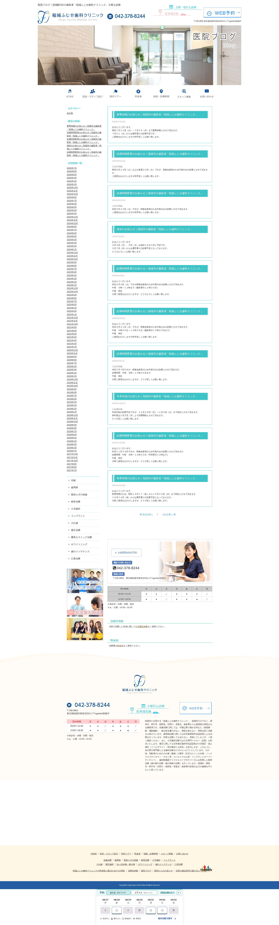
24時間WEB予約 (127, 552)
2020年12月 (72, 350)
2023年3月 (72, 278)
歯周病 (118, 860)
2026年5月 (72, 174)
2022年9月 (72, 295)
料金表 (138, 93)
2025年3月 (72, 213)
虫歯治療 (107, 860)
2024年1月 (72, 249)
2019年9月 (72, 389)
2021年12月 (72, 317)
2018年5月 (72, 438)
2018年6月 (72, 434)
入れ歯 (99, 864)
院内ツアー (115, 93)
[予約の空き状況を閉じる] (178, 892)
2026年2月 (72, 184)
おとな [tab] (118, 892)
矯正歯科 (109, 864)
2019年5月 (72, 399)
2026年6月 (72, 171)
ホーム (70, 93)
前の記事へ (147, 514)
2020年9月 (72, 357)
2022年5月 (72, 308)
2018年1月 (72, 451)
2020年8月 (72, 360)
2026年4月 (72, 178)
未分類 (70, 113)
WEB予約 (225, 13)
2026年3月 (72, 181)
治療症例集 (143, 626)
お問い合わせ (207, 93)
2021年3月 (72, 343)
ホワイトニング (145, 864)
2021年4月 (72, 340)
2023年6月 (72, 272)
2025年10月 (72, 194)
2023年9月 (72, 262)
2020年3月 (72, 369)
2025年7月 (72, 200)
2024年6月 (72, 233)
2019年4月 (72, 402)
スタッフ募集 (184, 93)
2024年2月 (72, 246)
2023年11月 (72, 256)
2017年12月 (72, 454)
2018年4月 (72, 441)
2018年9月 (72, 425)
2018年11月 (72, 418)
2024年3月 (72, 243)
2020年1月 (72, 376)
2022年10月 (72, 291)
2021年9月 (72, 327)
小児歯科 (156, 860)
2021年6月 (72, 334)
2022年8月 (72, 298)
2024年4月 (72, 240)
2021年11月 (72, 321)
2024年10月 (72, 223)
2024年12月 (72, 217)
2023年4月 (72, 275)
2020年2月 (72, 373)
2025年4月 (72, 210)
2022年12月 (72, 288)
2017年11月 (72, 457)
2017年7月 (72, 470)
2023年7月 (72, 269)
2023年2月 (72, 282)
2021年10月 (72, 324)
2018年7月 (72, 431)
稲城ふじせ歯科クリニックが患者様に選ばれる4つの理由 (99, 871)
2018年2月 (72, 448)
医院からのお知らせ (163, 871)
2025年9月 (72, 197)
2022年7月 (72, 301)
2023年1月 (72, 285)
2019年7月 (72, 395)
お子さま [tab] (144, 892)
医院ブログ (146, 871)
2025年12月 (72, 187)
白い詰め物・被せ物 (126, 864)
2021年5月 (72, 337)
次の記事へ (168, 514)
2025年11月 (72, 191)
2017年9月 (72, 464)
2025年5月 (72, 207)
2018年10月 (72, 421)
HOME (94, 854)
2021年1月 (72, 347)
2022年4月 (72, 311)
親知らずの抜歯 (131, 860)
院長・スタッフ (92, 93)
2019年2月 (72, 408)
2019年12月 (72, 379)
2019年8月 (72, 392)
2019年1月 (72, 412)
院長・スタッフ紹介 (109, 854)
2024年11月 (72, 220)
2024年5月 (72, 236)
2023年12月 (72, 252)
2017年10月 (72, 460)
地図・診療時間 (161, 93)
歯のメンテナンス (163, 864)
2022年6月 (72, 304)
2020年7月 (72, 363)
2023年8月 (72, 265)
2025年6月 (72, 204)
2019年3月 (72, 405)
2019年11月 (72, 382)
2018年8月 (72, 428)
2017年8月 (72, 467)
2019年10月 (72, 386)
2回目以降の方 (166, 892)
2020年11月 (72, 353)
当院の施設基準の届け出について (191, 871)
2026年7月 (72, 168)
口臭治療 (179, 864)
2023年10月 (72, 259)
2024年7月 (72, 230)
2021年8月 (72, 331)
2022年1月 (72, 314)
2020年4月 (72, 366)
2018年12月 (72, 415)
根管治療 (145, 860)
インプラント (169, 860)
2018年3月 (72, 444)
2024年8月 (72, 226)
